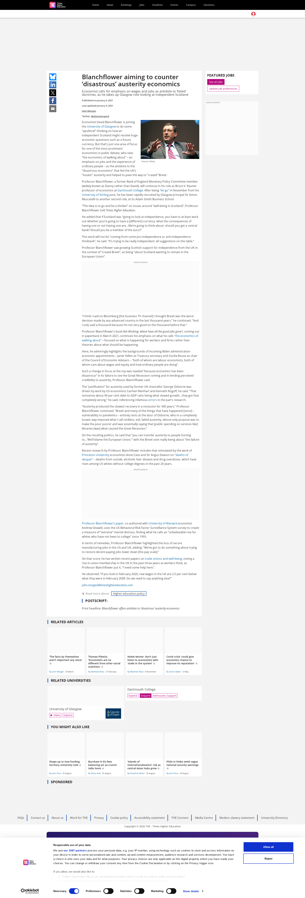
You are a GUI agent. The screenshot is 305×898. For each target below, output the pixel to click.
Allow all (268, 846)
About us (58, 818)
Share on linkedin (52, 84)
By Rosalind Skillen (136, 773)
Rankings (126, 5)
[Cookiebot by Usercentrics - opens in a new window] (29, 891)
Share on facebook (52, 100)
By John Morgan (56, 671)
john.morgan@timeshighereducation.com (107, 585)
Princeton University (95, 455)
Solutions (209, 5)
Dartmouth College (130, 190)
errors (152, 400)
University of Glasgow (101, 126)
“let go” (164, 190)
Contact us (38, 818)
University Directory (274, 818)
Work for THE (79, 818)
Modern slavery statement (237, 818)
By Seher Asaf (94, 773)
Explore (68, 715)
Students (157, 5)
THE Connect (180, 818)
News (110, 5)
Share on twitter (52, 92)
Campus (191, 5)
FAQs (20, 818)
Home (95, 5)
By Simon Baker (173, 671)
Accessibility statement (149, 818)
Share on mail (52, 108)
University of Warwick (163, 523)
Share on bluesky (52, 76)
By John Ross (55, 773)
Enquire (145, 695)
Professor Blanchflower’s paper (103, 523)
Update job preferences (223, 88)
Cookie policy (119, 818)
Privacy (99, 818)
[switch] (108, 891)
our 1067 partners (75, 850)
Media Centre (204, 818)
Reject (268, 858)
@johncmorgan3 (100, 116)
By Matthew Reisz (96, 671)
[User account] (253, 14)
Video (57, 715)
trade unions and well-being (163, 559)
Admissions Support (165, 695)
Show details (191, 891)
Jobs (141, 5)
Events (174, 5)
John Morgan (89, 111)
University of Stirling (95, 195)
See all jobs (216, 82)
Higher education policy (129, 593)
